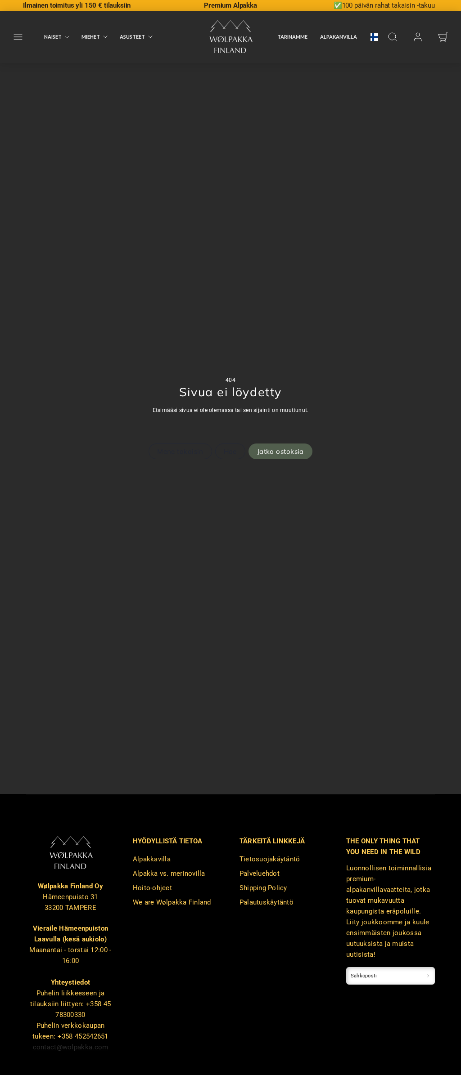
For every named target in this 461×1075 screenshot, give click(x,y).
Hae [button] (230, 451)
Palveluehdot (260, 873)
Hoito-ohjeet (152, 888)
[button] (18, 37)
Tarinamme (292, 37)
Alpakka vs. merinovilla (169, 873)
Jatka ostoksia (280, 451)
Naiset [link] (53, 37)
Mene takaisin (180, 451)
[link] (371, 37)
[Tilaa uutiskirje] (428, 976)
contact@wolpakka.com (70, 1047)
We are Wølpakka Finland (172, 902)
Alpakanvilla (338, 37)
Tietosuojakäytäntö (270, 859)
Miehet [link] (90, 37)
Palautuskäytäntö (267, 902)
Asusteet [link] (132, 37)
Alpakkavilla (152, 859)
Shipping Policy (263, 888)
